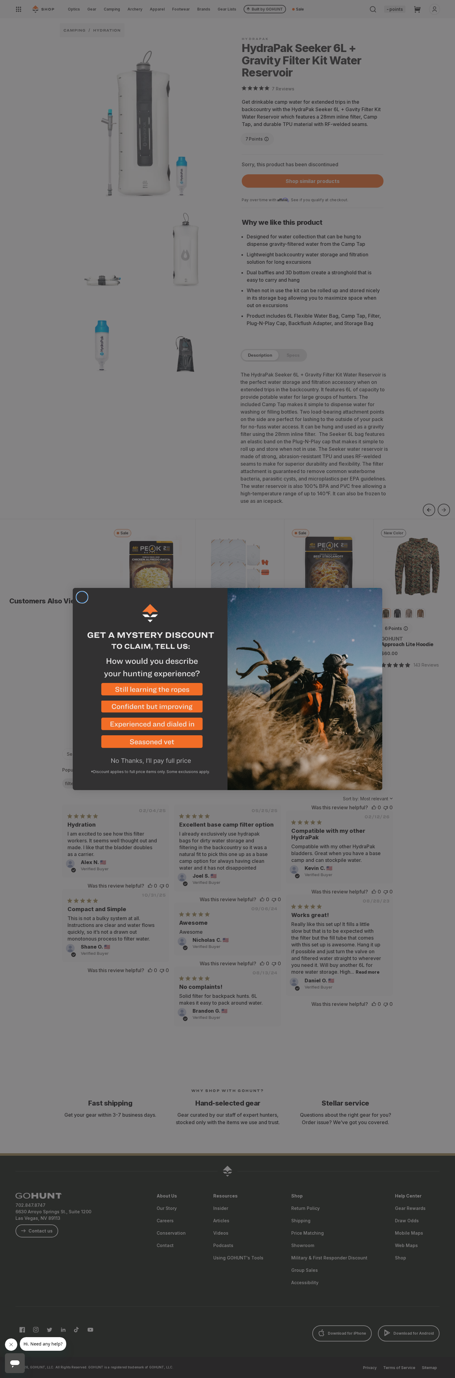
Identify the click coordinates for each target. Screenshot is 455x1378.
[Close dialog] (82, 597)
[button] (150, 692)
